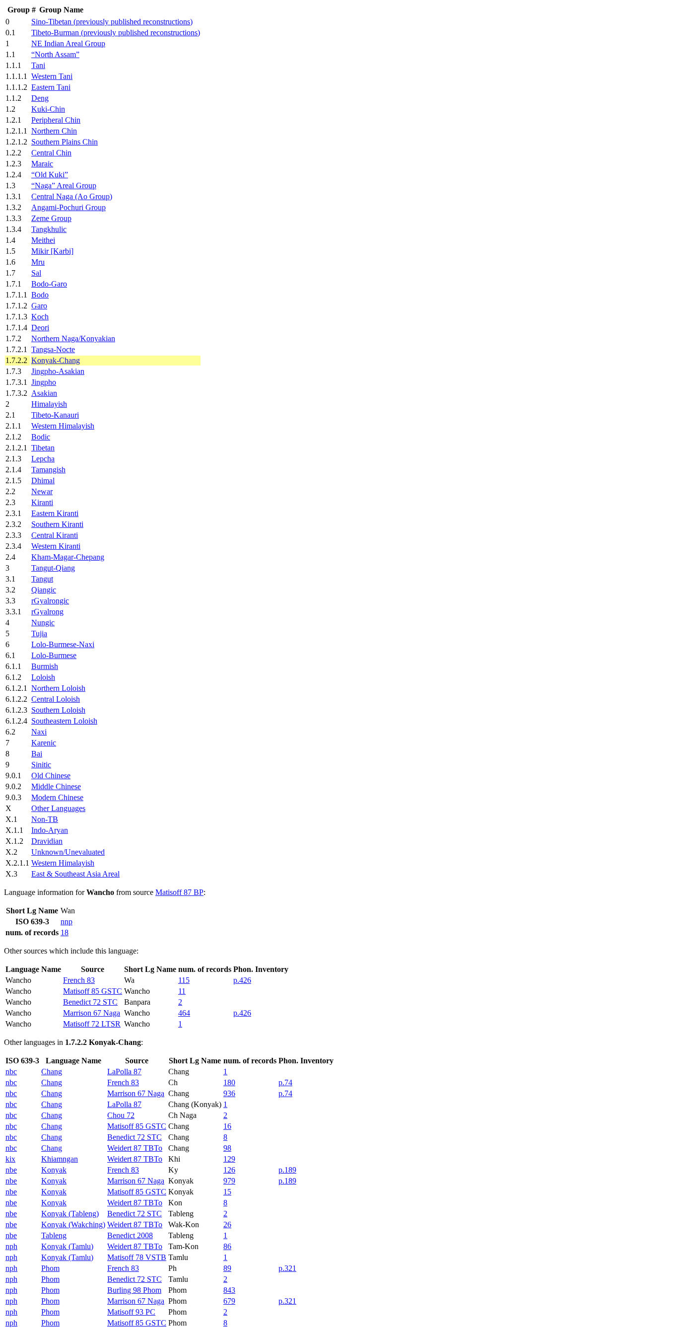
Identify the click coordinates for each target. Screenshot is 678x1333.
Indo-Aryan (49, 830)
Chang (51, 1071)
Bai (36, 753)
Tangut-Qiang (53, 568)
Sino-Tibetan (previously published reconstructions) (112, 21)
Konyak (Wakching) (73, 1224)
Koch (40, 316)
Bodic (40, 437)
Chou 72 (121, 1115)
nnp (66, 921)
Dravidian (47, 841)
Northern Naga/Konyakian (73, 338)
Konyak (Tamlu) (67, 1246)
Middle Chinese (56, 786)
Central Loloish (55, 699)
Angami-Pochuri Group (68, 207)
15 (227, 1191)
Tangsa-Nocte (53, 349)
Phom (50, 1268)
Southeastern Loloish (64, 721)
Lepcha (43, 458)
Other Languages (58, 808)
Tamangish (48, 469)
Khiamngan (59, 1159)
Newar (42, 491)
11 (182, 991)
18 (64, 932)
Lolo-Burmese (53, 655)
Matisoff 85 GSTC (92, 991)
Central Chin (51, 152)
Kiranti (42, 502)
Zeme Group (51, 218)
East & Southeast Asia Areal (75, 874)
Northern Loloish (58, 688)
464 (184, 1013)
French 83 (79, 980)
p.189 (287, 1170)
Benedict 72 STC (90, 1002)
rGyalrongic (50, 600)
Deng (40, 98)
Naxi (39, 732)
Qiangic (43, 590)
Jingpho (43, 382)
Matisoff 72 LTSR (92, 1024)
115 (184, 980)
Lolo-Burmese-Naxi (62, 644)
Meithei (43, 240)
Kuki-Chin (48, 109)
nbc (11, 1071)
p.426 (242, 980)
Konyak (54, 1170)
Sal (36, 273)
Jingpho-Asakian (57, 371)
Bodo (40, 295)
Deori (40, 327)
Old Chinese (50, 775)
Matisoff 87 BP (179, 892)
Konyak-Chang (55, 360)
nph (11, 1246)
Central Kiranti (54, 535)
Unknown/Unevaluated (68, 852)
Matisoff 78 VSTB (136, 1257)
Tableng (54, 1235)
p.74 (285, 1082)
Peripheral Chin (55, 120)
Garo (39, 305)
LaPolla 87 (124, 1071)
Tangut (42, 579)
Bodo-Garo (49, 284)
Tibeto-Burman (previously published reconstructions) (115, 32)
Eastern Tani (50, 87)
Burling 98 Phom (134, 1290)
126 (229, 1170)
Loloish (43, 677)
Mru (38, 262)
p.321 (287, 1268)
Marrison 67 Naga (91, 1013)
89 (227, 1268)
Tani (38, 65)
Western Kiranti (55, 546)
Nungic (43, 622)
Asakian (44, 393)
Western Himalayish (62, 426)
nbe (11, 1170)
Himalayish (49, 404)
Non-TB (44, 819)
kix (10, 1159)
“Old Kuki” (49, 174)
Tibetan (43, 448)
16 (227, 1126)
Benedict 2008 (130, 1235)
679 (229, 1301)
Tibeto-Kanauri (55, 415)
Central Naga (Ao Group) (71, 196)
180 (229, 1082)
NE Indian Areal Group (68, 43)
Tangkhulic (49, 229)
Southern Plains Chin (64, 142)
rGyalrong (47, 611)
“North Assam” (55, 54)
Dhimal (43, 480)
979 (229, 1181)
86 (227, 1246)
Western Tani (51, 76)
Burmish (44, 666)
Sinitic (41, 764)
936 (229, 1093)
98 (227, 1148)
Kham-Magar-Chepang (67, 557)
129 (229, 1159)
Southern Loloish (58, 710)
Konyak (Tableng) (70, 1213)
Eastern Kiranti (54, 513)
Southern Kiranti (57, 524)
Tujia (39, 633)
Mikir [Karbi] (52, 251)
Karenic (43, 743)
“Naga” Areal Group (63, 185)
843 (229, 1290)
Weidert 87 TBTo (134, 1148)
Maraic (42, 163)
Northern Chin (54, 131)
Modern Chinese (57, 797)
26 (227, 1224)
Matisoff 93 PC (131, 1312)
